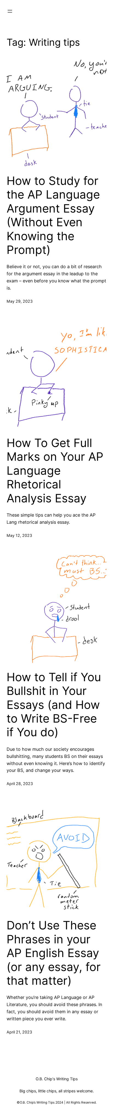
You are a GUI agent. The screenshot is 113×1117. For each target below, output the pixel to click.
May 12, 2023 (19, 535)
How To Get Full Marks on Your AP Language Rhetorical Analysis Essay (55, 470)
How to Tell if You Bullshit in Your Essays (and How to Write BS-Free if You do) (54, 704)
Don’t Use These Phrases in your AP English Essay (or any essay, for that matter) (54, 952)
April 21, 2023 (19, 1032)
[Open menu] (10, 11)
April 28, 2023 (20, 783)
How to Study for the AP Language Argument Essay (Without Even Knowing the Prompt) (53, 215)
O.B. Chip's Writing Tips (57, 1078)
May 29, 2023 (20, 301)
